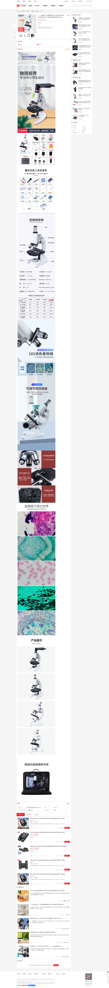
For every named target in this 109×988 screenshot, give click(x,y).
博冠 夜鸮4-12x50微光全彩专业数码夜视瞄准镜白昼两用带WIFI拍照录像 (48, 846)
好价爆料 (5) (20, 814)
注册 (90, 1)
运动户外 (28, 11)
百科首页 (23, 11)
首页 (19, 1)
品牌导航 (45, 5)
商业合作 (73, 1)
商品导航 (37, 5)
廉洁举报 (49, 973)
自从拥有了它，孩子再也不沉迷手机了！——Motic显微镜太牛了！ (47, 946)
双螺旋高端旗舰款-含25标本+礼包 (45, 27)
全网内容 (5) (29, 814)
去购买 (67, 827)
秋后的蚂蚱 (67, 900)
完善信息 (68, 49)
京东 (63, 828)
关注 (69, 15)
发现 (18, 818)
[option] (21, 35)
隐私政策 (63, 973)
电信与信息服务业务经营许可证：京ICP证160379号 (36, 978)
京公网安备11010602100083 (22, 978)
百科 (35, 1)
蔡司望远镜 (84, 130)
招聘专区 (30, 973)
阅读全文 (62, 823)
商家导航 (53, 5)
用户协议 (58, 973)
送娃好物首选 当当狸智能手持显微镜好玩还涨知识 (42, 932)
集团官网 (66, 1)
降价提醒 (44, 19)
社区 (30, 1)
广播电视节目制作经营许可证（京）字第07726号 (25, 981)
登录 (88, 1)
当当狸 (68, 914)
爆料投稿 (80, 1)
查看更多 (68, 803)
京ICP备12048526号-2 (49, 978)
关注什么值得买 (89, 983)
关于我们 (18, 973)
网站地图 (36, 973)
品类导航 (61, 5)
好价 (24, 1)
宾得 (83, 125)
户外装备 (33, 11)
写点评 (56, 965)
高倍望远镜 (74, 125)
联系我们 (24, 973)
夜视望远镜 (74, 132)
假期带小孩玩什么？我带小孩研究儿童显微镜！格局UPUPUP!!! (46, 918)
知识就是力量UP (67, 928)
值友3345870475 (67, 942)
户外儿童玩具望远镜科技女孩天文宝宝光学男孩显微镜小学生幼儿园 (47, 890)
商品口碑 (36, 814)
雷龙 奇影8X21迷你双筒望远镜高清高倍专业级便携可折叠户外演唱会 (47, 818)
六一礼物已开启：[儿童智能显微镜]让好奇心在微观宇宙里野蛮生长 (47, 904)
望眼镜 (83, 132)
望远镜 (37, 11)
